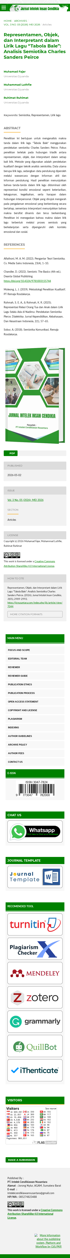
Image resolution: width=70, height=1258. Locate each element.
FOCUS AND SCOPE (19, 650)
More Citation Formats (26, 614)
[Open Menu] (3, 7)
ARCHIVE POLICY (17, 744)
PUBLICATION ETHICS (20, 684)
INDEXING (13, 727)
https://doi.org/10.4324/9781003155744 (27, 281)
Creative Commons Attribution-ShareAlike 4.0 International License (35, 1214)
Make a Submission (21, 1159)
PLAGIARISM (15, 719)
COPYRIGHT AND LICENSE (22, 710)
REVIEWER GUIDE (18, 676)
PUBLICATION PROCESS (21, 693)
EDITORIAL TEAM (17, 658)
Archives (20, 20)
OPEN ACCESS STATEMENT (23, 701)
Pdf (12, 453)
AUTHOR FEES (16, 753)
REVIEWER (14, 667)
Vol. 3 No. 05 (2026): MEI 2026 (22, 24)
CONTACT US (15, 762)
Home (8, 20)
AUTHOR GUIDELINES (20, 736)
